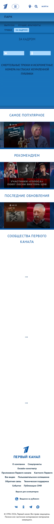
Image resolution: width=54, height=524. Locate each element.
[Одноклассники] (40, 53)
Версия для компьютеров (27, 492)
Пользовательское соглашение (33, 477)
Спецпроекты (35, 464)
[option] (27, 135)
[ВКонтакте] (13, 53)
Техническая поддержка (36, 481)
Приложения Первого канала (16, 472)
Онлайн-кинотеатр (27, 468)
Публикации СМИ (33, 485)
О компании (18, 464)
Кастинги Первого (43, 472)
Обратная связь (13, 481)
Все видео (10, 477)
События (16, 485)
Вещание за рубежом (29, 498)
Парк (8, 16)
